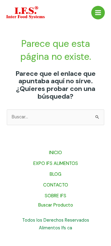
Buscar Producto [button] (55, 205)
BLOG (55, 174)
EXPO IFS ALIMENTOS (55, 163)
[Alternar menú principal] (98, 12)
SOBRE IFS (55, 196)
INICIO (55, 153)
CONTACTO (55, 185)
